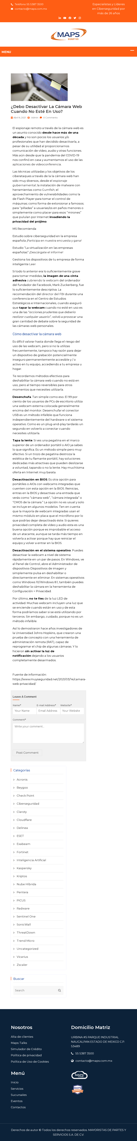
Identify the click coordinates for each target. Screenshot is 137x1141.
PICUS (21, 900)
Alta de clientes (22, 1036)
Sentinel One (26, 916)
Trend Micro (25, 940)
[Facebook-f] (70, 18)
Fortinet (22, 852)
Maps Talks (19, 1043)
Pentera (22, 892)
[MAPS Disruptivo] (68, 34)
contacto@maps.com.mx (31, 8)
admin (34, 117)
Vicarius (22, 956)
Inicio (15, 1082)
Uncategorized (27, 948)
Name (17, 705)
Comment (19, 719)
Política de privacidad (26, 1055)
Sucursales (19, 1095)
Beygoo (22, 787)
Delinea (22, 828)
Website (66, 705)
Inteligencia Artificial (31, 860)
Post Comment (27, 752)
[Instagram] (80, 18)
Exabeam (23, 844)
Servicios (17, 1088)
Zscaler (22, 964)
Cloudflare (24, 820)
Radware (23, 908)
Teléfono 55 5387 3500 (29, 4)
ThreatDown (26, 932)
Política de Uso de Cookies (30, 1061)
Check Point (25, 795)
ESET (20, 836)
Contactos (18, 1107)
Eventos (17, 1101)
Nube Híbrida (26, 884)
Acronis (22, 779)
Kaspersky (24, 868)
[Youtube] (64, 18)
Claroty (22, 811)
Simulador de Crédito (26, 1049)
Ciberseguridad (28, 803)
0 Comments (50, 117)
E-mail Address (46, 705)
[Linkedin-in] (60, 18)
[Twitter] (75, 18)
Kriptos (22, 876)
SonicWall (24, 924)
